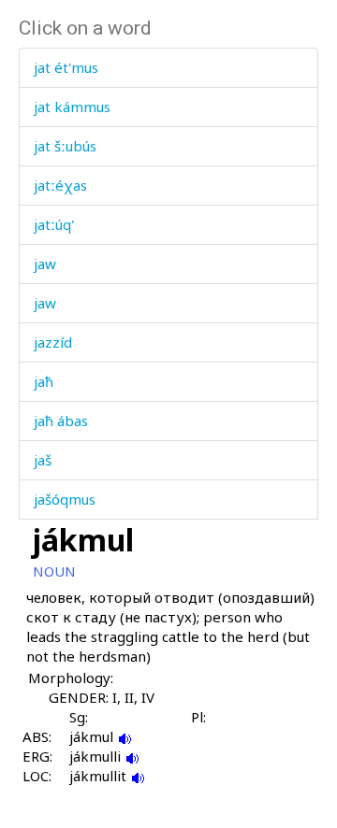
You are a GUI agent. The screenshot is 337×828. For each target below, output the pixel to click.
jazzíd (53, 342)
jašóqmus (64, 499)
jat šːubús (65, 145)
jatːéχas (60, 185)
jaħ (43, 381)
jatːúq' (54, 224)
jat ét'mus (66, 67)
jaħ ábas (61, 420)
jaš (42, 459)
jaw (45, 263)
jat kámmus (72, 106)
